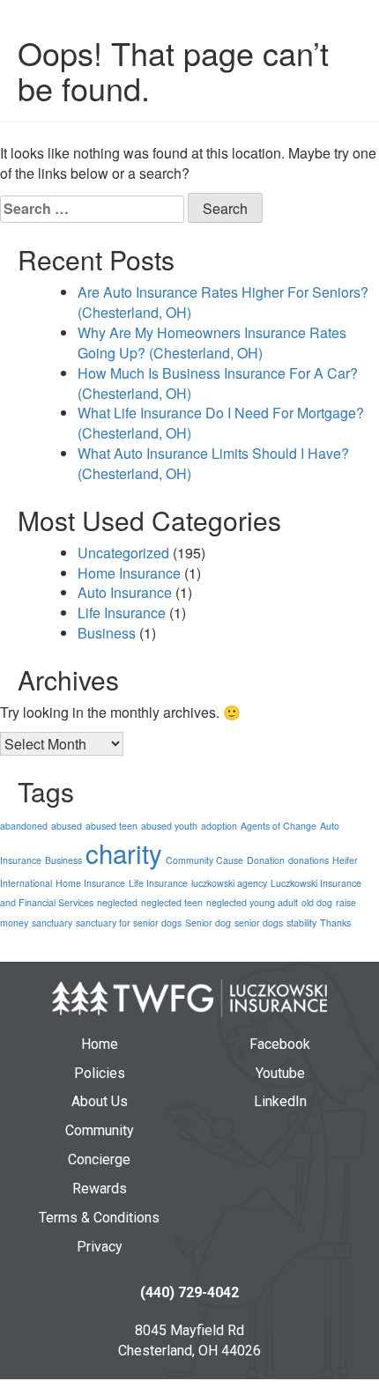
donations (308, 860)
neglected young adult (252, 902)
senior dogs (258, 922)
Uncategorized (123, 553)
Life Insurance (122, 612)
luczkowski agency (229, 883)
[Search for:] (92, 209)
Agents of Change (278, 825)
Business (107, 633)
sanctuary (52, 922)
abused (66, 825)
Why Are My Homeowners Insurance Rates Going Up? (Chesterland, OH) (212, 342)
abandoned (24, 825)
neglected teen (172, 902)
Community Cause (204, 860)
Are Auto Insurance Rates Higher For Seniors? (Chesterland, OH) (223, 302)
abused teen (111, 825)
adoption (219, 825)
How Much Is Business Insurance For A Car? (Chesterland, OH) (218, 383)
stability (301, 922)
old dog (316, 902)
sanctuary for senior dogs (129, 922)
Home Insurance (129, 573)
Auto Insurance (125, 592)
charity (123, 852)
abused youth (169, 825)
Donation (266, 860)
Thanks (335, 922)
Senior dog (208, 922)
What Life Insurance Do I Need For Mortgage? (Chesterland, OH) (221, 422)
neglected (117, 902)
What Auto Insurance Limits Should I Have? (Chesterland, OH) (213, 463)
